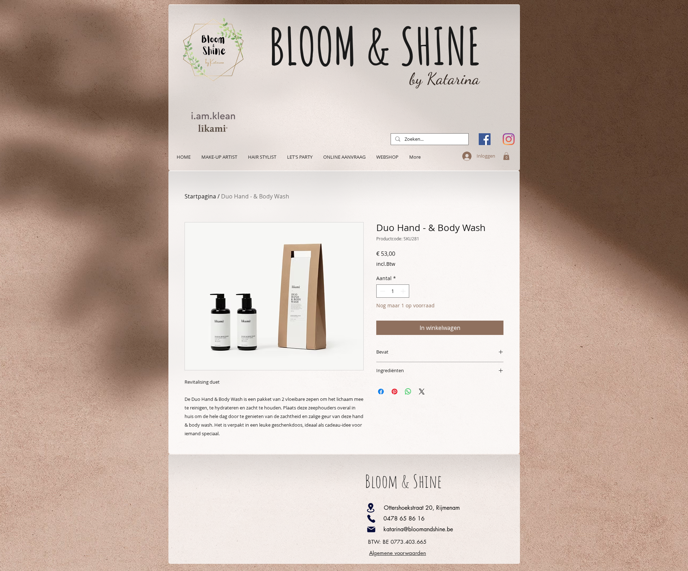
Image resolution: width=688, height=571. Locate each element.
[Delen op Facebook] (381, 391)
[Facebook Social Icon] (485, 139)
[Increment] (403, 291)
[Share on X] (421, 391)
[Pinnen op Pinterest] (394, 391)
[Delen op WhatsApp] (408, 391)
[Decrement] (381, 291)
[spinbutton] (392, 291)
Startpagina (200, 196)
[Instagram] (509, 139)
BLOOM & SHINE (375, 46)
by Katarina (445, 78)
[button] (506, 156)
